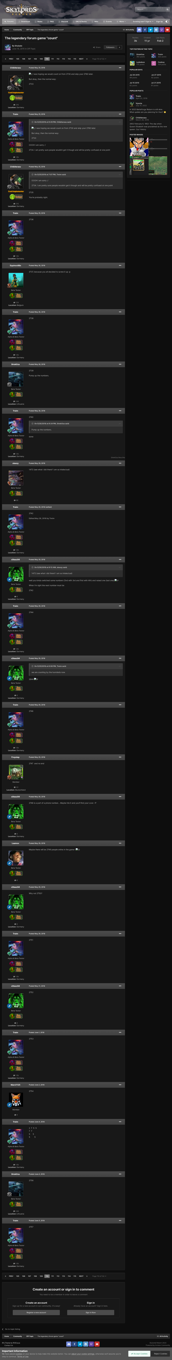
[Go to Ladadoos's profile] (132, 63)
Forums (10, 21)
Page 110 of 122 (98, 59)
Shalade (18, 46)
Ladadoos (140, 62)
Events (108, 21)
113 (63, 59)
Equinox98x (15, 265)
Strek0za (15, 364)
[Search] (167, 9)
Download (25, 21)
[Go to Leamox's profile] (16, 858)
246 (17, 401)
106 (23, 59)
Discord (64, 21)
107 (29, 59)
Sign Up (159, 21)
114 (69, 59)
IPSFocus (16, 1343)
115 (75, 59)
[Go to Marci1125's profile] (16, 1099)
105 (17, 59)
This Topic (158, 9)
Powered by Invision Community (158, 1345)
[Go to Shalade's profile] (8, 47)
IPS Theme (6, 1343)
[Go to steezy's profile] (16, 478)
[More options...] (120, 67)
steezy (15, 463)
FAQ (52, 21)
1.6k (17, 157)
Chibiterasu (15, 68)
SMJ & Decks (81, 21)
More (121, 21)
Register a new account (36, 1312)
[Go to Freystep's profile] (16, 772)
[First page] (5, 59)
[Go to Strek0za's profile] (16, 379)
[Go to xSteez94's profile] (16, 574)
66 (17, 500)
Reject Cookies (160, 1354)
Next (81, 59)
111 (52, 59)
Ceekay (161, 62)
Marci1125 (15, 1085)
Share (98, 47)
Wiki (96, 21)
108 (35, 59)
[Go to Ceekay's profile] (153, 63)
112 (58, 59)
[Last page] (87, 59)
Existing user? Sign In (142, 21)
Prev (11, 59)
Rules (39, 21)
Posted (37, 68)
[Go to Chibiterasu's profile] (16, 82)
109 (41, 59)
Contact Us (8, 1345)
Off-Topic (31, 49)
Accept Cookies (140, 1354)
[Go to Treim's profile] (16, 129)
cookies (19, 1354)
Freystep (15, 757)
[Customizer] (167, 21)
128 (17, 302)
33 (17, 787)
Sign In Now (91, 1312)
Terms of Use (22, 1356)
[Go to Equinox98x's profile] (16, 280)
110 (47, 59)
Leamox (15, 843)
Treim (15, 114)
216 (17, 105)
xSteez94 (15, 559)
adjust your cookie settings (82, 1354)
